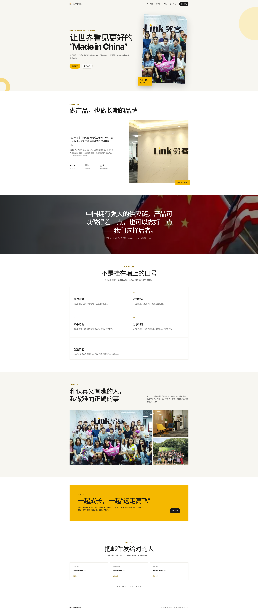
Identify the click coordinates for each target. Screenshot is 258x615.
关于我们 (150, 4)
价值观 (158, 4)
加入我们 (173, 4)
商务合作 (87, 66)
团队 (165, 4)
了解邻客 (75, 66)
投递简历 (175, 511)
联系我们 (184, 4)
